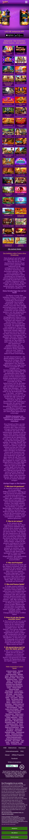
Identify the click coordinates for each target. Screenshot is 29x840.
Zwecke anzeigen (14, 837)
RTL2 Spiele (16, 740)
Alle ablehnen (14, 832)
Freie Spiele (17, 682)
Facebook (14, 758)
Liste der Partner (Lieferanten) (8, 824)
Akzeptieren (14, 828)
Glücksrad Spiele (14, 689)
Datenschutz (12, 748)
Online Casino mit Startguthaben (14, 704)
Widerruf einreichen (14, 762)
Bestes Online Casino (16, 676)
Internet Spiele (18, 692)
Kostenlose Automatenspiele (14, 735)
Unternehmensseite (12, 751)
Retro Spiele (8, 720)
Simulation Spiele (10, 722)
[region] (14, 809)
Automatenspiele (11, 674)
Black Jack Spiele (10, 677)
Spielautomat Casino (17, 725)
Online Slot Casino (17, 715)
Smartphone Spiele (12, 724)
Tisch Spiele (18, 730)
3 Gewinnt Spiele (11, 671)
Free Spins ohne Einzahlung (14, 681)
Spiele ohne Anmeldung (14, 729)
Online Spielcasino (11, 717)
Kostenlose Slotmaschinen (14, 739)
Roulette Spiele (18, 720)
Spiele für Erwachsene (12, 727)
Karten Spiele (18, 694)
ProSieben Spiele (16, 744)
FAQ (21, 751)
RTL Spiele (8, 740)
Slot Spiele (20, 722)
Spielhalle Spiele (10, 732)
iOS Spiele (9, 694)
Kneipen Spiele (10, 696)
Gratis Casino (18, 691)
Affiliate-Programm (18, 755)
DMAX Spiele (15, 742)
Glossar (7, 755)
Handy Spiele (9, 692)
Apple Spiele (16, 672)
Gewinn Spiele (16, 687)
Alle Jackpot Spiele (14, 249)
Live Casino (14, 697)
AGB (4, 748)
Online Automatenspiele (14, 737)
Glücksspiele (9, 691)
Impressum (22, 748)
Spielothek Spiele (16, 734)
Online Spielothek (17, 719)
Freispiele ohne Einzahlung (14, 684)
